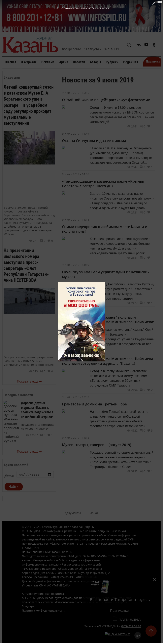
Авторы (95, 62)
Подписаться (120, 610)
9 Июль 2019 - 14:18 (75, 219)
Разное (94, 513)
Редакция (130, 62)
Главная (10, 62)
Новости (79, 62)
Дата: (9, 476)
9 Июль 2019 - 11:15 (75, 437)
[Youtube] (146, 45)
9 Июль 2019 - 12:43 (75, 352)
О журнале (29, 62)
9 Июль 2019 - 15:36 (75, 93)
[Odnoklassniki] (154, 45)
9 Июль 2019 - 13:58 (75, 310)
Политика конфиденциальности (44, 610)
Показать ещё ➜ (29, 381)
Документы (73, 513)
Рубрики (112, 62)
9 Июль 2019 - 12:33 (75, 397)
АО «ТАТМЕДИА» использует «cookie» (47, 598)
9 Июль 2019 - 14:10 (75, 265)
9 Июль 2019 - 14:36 (75, 174)
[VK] (139, 45)
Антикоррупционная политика (43, 594)
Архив (63, 62)
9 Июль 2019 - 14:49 (75, 133)
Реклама (47, 62)
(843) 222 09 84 (131, 626)
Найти (14, 486)
